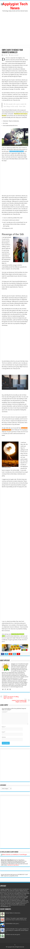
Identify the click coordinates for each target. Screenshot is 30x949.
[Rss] (15, 945)
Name (4, 726)
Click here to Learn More (13, 865)
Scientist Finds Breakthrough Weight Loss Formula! (19, 700)
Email (3, 732)
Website (4, 737)
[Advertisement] (15, 27)
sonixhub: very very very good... (12, 934)
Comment (4, 711)
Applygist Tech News (15, 6)
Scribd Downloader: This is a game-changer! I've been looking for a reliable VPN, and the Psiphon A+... (17, 930)
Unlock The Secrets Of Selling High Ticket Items (11, 697)
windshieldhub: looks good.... (12, 923)
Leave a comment (14, 55)
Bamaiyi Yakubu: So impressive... (13, 913)
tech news (5, 55)
